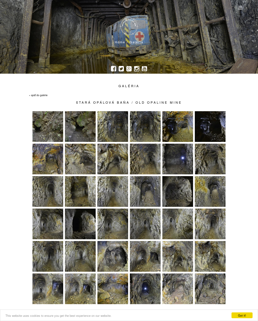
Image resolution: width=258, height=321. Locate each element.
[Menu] (240, 7)
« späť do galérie (38, 95)
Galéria (129, 85)
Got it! (242, 315)
